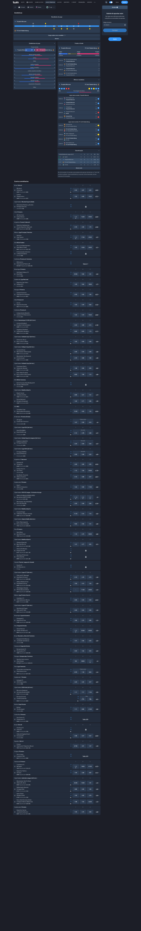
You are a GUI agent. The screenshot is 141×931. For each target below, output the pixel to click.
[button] (106, 2)
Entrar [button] (117, 2)
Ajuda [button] (115, 39)
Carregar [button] (115, 30)
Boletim (115, 7)
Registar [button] (125, 2)
